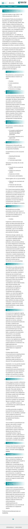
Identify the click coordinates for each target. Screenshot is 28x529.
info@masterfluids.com (10, 527)
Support (15, 6)
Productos (10, 6)
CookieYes (5, 513)
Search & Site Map (18, 527)
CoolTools (12, 3)
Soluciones (3, 6)
